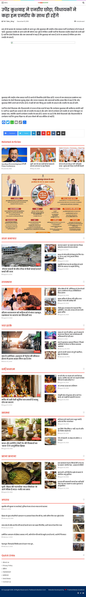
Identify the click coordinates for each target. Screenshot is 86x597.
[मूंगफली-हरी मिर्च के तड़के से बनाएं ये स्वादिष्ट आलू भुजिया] (50, 475)
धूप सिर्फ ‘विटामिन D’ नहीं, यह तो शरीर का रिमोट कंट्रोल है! (71, 430)
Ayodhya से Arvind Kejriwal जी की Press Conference (14, 165)
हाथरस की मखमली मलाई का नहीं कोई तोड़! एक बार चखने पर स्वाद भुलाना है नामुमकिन (71, 484)
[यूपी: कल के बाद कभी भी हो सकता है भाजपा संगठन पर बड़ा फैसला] (43, 155)
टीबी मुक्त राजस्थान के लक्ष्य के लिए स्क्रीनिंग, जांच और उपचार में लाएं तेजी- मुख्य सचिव (71, 310)
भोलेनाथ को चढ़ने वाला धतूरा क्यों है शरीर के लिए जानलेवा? (70, 420)
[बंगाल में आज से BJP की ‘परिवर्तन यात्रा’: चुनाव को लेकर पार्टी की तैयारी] (71, 155)
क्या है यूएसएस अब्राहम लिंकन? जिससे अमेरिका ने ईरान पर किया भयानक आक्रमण (71, 344)
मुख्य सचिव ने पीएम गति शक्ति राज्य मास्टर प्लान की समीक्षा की (70, 300)
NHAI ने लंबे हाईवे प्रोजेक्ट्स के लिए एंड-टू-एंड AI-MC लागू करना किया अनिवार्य (71, 256)
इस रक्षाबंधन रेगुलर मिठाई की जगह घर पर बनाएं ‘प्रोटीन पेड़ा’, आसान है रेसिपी (71, 464)
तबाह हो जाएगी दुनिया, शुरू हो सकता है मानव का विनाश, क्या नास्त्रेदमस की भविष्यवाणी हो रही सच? (71, 334)
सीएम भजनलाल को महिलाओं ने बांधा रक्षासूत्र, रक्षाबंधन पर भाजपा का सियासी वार (21, 314)
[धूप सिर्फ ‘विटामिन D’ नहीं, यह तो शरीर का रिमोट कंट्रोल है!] (50, 432)
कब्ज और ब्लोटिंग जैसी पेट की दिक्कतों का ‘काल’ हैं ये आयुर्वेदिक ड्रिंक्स (19, 444)
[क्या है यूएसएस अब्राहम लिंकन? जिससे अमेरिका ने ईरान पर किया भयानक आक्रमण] (50, 345)
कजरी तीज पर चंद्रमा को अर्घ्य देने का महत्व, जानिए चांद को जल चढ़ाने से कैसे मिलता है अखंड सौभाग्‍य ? (71, 378)
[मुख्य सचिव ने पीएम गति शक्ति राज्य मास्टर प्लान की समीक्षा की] (50, 302)
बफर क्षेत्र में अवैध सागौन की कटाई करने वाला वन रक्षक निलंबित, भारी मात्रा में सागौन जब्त (32, 525)
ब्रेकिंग (5, 569)
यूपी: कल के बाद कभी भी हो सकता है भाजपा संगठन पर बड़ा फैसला (42, 165)
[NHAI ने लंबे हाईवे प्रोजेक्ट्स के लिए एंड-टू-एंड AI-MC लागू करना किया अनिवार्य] (50, 257)
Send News (7, 579)
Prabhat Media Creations (75, 590)
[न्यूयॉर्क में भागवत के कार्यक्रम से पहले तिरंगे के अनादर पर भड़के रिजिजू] (50, 267)
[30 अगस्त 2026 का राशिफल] (50, 389)
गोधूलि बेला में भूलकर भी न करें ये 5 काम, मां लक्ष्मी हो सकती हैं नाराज (69, 396)
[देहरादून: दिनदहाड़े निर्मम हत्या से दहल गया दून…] (78, 547)
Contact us (7, 582)
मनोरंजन (5, 575)
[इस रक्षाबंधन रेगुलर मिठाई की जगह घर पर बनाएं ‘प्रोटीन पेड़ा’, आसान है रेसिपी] (50, 466)
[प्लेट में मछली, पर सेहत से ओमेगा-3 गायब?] (50, 441)
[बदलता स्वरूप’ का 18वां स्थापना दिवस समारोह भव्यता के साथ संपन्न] (50, 248)
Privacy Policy (7, 566)
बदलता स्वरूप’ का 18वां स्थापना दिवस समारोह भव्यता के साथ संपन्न (70, 246)
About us (6, 562)
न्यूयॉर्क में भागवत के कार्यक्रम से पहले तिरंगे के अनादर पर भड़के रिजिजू (70, 265)
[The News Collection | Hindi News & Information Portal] (43, 3)
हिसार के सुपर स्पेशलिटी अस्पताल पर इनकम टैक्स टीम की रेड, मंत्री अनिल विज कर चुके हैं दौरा (33, 516)
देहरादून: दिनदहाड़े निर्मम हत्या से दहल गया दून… (18, 544)
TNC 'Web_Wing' (8, 21)
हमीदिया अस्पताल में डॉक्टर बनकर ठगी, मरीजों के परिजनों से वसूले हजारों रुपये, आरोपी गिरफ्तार (34, 535)
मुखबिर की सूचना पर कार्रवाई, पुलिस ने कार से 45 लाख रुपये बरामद (24, 506)
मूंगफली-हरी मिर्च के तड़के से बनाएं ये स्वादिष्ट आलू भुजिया (70, 473)
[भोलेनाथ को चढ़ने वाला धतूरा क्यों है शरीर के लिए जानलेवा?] (50, 422)
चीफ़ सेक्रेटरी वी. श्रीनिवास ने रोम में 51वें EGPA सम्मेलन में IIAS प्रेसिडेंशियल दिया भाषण (71, 291)
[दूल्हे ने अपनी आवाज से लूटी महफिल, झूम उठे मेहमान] (50, 355)
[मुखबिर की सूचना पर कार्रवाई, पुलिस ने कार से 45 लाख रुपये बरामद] (78, 509)
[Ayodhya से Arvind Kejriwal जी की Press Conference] (14, 155)
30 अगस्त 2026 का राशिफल (67, 386)
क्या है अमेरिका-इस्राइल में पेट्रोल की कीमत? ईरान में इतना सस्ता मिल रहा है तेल (21, 357)
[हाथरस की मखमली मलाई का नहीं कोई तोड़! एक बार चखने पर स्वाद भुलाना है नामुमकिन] (50, 485)
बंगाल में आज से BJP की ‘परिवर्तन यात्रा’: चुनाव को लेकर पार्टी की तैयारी (71, 165)
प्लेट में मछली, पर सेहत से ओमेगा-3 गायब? (70, 439)
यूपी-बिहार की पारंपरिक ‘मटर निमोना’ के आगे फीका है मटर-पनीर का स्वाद (19, 488)
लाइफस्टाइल (7, 572)
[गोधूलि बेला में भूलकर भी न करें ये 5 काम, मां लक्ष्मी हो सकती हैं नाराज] (50, 398)
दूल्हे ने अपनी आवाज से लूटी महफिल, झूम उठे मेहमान (70, 353)
